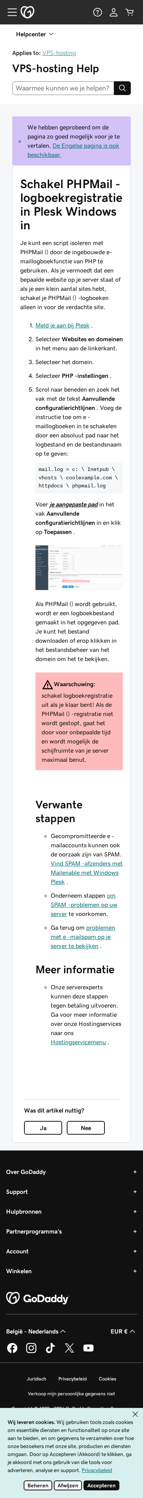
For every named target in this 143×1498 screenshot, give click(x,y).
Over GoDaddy (26, 1172)
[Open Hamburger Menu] (9, 12)
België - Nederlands (32, 1331)
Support (17, 1191)
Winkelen (19, 1271)
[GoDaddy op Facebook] (12, 1352)
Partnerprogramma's (34, 1231)
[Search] (122, 88)
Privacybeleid (72, 1378)
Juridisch (36, 1378)
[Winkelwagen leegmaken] (129, 12)
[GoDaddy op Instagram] (31, 1352)
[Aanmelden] (113, 12)
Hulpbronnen (24, 1211)
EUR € (119, 1331)
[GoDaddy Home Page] (37, 1298)
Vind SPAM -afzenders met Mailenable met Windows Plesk (87, 872)
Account (17, 1251)
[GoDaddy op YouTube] (88, 1352)
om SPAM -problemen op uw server (84, 904)
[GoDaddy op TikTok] (50, 1352)
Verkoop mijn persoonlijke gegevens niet (71, 1393)
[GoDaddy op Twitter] (69, 1352)
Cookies (107, 1378)
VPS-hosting (59, 53)
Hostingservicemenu (78, 1042)
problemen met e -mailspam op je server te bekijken (83, 936)
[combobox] (63, 88)
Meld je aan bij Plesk (62, 325)
